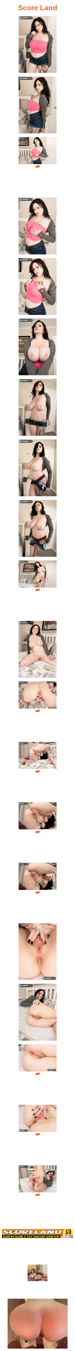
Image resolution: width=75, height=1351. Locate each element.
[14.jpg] (38, 832)
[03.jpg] (38, 166)
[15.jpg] (38, 892)
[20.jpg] (38, 1195)
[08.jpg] (38, 469)
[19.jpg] (38, 1134)
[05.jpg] (38, 287)
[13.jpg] (38, 771)
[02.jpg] (38, 106)
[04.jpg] (38, 227)
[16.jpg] (38, 953)
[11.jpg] (38, 650)
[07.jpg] (38, 408)
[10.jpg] (38, 590)
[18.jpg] (38, 1074)
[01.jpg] (38, 45)
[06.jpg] (38, 348)
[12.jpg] (38, 711)
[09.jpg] (38, 529)
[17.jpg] (38, 1013)
